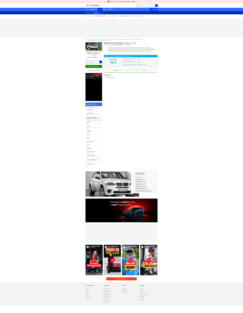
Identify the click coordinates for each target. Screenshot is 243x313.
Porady (141, 288)
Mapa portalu (88, 298)
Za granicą (142, 298)
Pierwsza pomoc (143, 292)
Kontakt (86, 296)
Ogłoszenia (89, 149)
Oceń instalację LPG (125, 290)
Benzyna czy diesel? (107, 296)
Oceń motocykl (124, 292)
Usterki (102, 12)
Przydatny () (126, 70)
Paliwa (104, 9)
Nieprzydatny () (136, 70)
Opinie (100, 9)
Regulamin (87, 294)
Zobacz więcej (120, 278)
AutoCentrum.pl (92, 5)
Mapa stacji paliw (107, 302)
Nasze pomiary (90, 142)
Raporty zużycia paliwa (94, 118)
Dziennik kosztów (94, 156)
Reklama (87, 292)
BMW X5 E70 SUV (140, 174)
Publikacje (89, 131)
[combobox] (93, 62)
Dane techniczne (93, 9)
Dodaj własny (93, 66)
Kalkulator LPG (106, 298)
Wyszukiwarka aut (107, 288)
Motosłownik (142, 296)
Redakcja (87, 290)
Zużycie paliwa (96, 12)
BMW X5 (89, 104)
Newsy (88, 135)
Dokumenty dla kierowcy (144, 294)
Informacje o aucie (91, 107)
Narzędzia (110, 9)
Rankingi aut (106, 292)
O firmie (87, 288)
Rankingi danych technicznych (94, 70)
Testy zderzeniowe (91, 164)
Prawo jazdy (142, 300)
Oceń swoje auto (88, 12)
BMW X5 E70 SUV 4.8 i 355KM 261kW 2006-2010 (93, 53)
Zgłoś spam (145, 70)
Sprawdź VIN (124, 288)
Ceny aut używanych (91, 152)
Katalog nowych (90, 110)
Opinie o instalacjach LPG (94, 160)
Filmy (88, 145)
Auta (86, 9)
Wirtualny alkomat (107, 294)
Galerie (88, 138)
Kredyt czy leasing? (107, 300)
